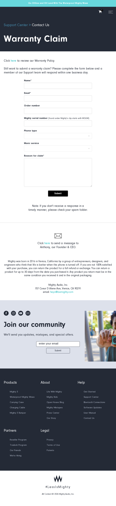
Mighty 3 (14, 392)
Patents (50, 450)
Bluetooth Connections (94, 402)
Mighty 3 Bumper (18, 413)
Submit (58, 350)
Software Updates (93, 408)
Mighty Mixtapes (55, 408)
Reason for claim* (34, 156)
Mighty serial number (36, 118)
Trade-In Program (18, 445)
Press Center (53, 413)
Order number (32, 106)
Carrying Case (17, 402)
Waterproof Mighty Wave (22, 397)
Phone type (30, 131)
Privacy (50, 440)
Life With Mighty (54, 392)
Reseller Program (18, 440)
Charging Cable (17, 408)
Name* (28, 80)
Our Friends (15, 450)
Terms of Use (53, 445)
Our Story (51, 418)
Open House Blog (55, 402)
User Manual (90, 413)
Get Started (89, 392)
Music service (31, 143)
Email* (27, 93)
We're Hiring (15, 456)
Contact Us (40, 25)
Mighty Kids (52, 397)
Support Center (16, 25)
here (13, 60)
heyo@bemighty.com (61, 292)
